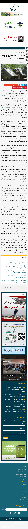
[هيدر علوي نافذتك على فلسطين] (14, 14)
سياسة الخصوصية (21, 502)
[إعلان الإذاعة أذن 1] (13, 24)
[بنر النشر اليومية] (14, 351)
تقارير (24, 479)
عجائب (24, 492)
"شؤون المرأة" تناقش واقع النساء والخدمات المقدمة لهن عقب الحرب (15, 277)
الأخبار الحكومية (22, 472)
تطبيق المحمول (22, 500)
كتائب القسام (8, 91)
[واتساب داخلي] (14, 451)
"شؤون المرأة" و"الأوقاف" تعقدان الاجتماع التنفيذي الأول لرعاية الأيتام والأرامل (14, 281)
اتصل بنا (24, 497)
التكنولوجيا (23, 489)
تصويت (5, 438)
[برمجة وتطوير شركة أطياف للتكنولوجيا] (8, 527)
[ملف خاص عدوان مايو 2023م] (14, 309)
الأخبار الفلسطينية (20, 52)
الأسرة (24, 487)
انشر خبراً (14, 356)
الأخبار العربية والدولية (20, 474)
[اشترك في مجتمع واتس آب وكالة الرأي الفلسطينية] (14, 334)
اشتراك (4, 510)
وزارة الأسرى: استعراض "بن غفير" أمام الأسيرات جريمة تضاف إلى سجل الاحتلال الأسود (15, 262)
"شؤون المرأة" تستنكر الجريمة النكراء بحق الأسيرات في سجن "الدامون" (16, 267)
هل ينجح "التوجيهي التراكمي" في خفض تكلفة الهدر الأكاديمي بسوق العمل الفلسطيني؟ (14, 377)
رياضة (24, 485)
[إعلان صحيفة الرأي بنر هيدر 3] (14, 38)
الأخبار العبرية (23, 477)
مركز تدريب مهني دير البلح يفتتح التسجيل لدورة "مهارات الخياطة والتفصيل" (14, 272)
